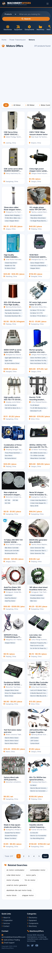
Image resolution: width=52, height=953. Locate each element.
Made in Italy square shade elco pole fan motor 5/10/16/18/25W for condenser (13, 828)
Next (45, 856)
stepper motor (28, 895)
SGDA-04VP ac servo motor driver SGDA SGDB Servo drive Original (12, 353)
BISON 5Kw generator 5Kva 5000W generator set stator (38, 542)
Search (27, 19)
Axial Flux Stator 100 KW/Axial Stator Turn (12, 588)
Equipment (18, 29)
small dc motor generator (17, 885)
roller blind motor (14, 875)
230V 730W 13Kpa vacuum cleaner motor (38, 133)
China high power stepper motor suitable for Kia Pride (38, 171)
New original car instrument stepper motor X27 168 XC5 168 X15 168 (12, 495)
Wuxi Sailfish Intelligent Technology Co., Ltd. (22, 544)
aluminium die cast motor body (19, 890)
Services (6, 923)
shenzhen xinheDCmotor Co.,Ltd (17, 782)
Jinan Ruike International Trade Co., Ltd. (20, 259)
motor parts (31, 875)
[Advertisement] (26, 76)
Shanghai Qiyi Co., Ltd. (39, 259)
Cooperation (8, 920)
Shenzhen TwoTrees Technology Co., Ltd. (20, 687)
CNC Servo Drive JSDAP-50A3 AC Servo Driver (11, 134)
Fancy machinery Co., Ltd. (15, 173)
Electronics (8, 29)
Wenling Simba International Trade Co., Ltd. (21, 307)
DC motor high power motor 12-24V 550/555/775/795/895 (38, 304)
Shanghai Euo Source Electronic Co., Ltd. (20, 355)
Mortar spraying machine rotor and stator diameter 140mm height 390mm (38, 353)
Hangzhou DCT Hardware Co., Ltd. (18, 640)
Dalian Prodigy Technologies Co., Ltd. (19, 137)
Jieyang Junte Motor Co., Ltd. (16, 402)
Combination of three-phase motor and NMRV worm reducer (13, 447)
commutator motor (37, 870)
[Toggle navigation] (47, 3)
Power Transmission (17, 40)
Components (29, 29)
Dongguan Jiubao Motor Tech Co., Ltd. (19, 592)
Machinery (40, 29)
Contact (6, 926)
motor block (11, 895)
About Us (6, 918)
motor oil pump (13, 880)
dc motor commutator (15, 870)
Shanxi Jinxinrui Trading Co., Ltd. (17, 734)
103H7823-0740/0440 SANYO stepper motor (37, 257)
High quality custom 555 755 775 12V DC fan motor (12, 399)
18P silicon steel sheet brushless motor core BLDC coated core (38, 589)
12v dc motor (30, 880)
